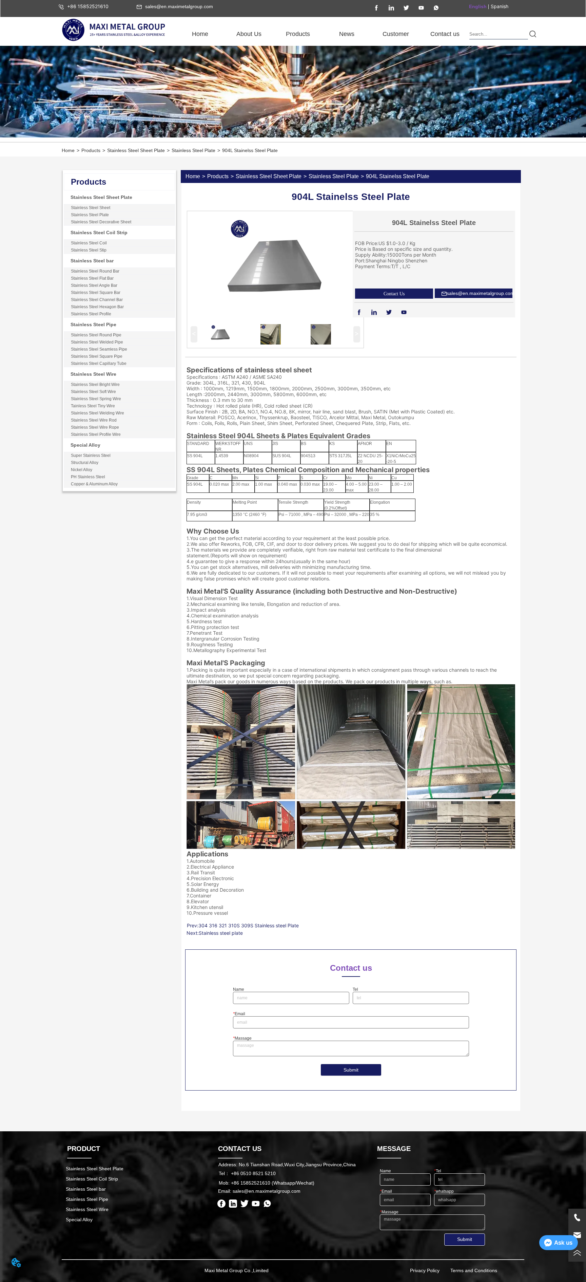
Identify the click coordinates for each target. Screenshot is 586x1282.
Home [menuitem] (200, 34)
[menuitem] (248, 33)
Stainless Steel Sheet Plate (136, 150)
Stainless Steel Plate (193, 150)
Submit (351, 1070)
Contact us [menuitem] (445, 34)
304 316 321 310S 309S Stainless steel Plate (248, 925)
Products (90, 150)
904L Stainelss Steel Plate (250, 150)
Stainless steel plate (221, 933)
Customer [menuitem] (396, 34)
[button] (249, 34)
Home (68, 150)
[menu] (322, 33)
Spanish (499, 6)
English (478, 6)
